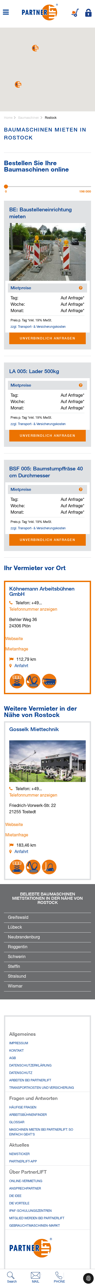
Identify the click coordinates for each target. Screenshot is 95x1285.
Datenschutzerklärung (30, 1065)
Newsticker (19, 1154)
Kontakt (16, 1050)
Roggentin (17, 947)
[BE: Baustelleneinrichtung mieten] (47, 252)
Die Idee (15, 1196)
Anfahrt (21, 666)
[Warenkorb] (75, 12)
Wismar (15, 986)
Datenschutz (20, 1073)
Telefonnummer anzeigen (33, 609)
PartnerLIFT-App (23, 1161)
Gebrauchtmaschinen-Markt (34, 1225)
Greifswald (18, 918)
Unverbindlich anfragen (47, 338)
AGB (12, 1058)
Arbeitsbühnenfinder (28, 1115)
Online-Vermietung (25, 1181)
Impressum (18, 1043)
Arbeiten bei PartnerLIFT (30, 1080)
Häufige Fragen (22, 1107)
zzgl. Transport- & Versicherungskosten (38, 327)
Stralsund (17, 976)
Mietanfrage (16, 649)
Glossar (16, 1122)
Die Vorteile (19, 1203)
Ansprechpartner (25, 1188)
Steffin (14, 967)
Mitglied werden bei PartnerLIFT (36, 1218)
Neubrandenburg (24, 937)
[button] (35, 48)
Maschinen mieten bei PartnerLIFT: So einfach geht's (41, 1132)
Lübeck (15, 927)
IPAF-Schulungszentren (30, 1211)
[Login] (88, 12)
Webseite (14, 639)
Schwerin (17, 957)
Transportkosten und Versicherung (41, 1088)
